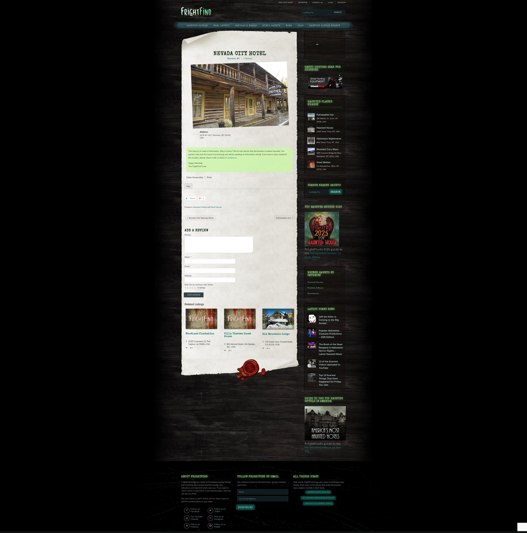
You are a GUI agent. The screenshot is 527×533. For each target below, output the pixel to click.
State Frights (221, 498)
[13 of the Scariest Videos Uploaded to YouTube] (312, 367)
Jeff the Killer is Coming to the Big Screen (329, 320)
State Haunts (271, 26)
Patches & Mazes (246, 26)
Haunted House (325, 128)
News (289, 26)
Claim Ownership (194, 177)
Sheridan (231, 58)
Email (188, 266)
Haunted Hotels (200, 207)
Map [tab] (188, 186)
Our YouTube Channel (196, 517)
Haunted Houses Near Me (318, 492)
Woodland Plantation (200, 333)
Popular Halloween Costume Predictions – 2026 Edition (330, 333)
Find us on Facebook (195, 510)
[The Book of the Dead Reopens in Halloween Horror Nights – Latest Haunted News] (312, 350)
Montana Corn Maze (327, 149)
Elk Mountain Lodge (276, 334)
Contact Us (317, 2)
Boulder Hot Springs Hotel (201, 218)
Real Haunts (221, 26)
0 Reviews (247, 58)
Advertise (302, 2)
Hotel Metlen (323, 162)
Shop (301, 26)
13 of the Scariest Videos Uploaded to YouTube (329, 364)
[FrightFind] (207, 12)
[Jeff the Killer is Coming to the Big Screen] (312, 322)
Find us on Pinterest (195, 525)
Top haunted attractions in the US (318, 498)
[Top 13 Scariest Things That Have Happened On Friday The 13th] (312, 381)
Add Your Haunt (286, 2)
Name (188, 257)
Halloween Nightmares (329, 138)
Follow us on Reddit (219, 525)
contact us (232, 158)
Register (341, 2)
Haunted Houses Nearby (324, 26)
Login (330, 2)
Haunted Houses (197, 26)
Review (188, 235)
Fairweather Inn (283, 218)
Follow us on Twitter (219, 510)
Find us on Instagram (219, 517)
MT (238, 58)
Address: (204, 132)
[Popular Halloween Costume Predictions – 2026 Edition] (312, 336)
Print (209, 177)
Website (188, 276)
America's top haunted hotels (318, 504)
